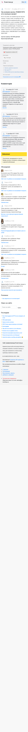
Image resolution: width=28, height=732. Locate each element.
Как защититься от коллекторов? (11, 298)
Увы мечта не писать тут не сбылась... (12, 328)
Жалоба (5, 107)
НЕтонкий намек (6, 320)
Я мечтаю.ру (7, 2)
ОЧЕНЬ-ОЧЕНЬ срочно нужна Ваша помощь (14, 72)
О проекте (5, 369)
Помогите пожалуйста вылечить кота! (12, 332)
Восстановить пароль (9, 373)
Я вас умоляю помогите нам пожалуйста (11, 290)
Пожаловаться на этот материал (11, 77)
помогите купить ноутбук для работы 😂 (12, 337)
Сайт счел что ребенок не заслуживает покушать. (14, 179)
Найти (19, 308)
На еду (3, 266)
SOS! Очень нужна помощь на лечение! (12, 324)
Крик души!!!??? (7, 70)
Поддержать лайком (10, 52)
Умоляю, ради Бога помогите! (11, 67)
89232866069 (6, 91)
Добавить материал (8, 375)
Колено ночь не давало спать (10, 330)
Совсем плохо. (5, 202)
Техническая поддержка (9, 378)
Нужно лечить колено (8, 322)
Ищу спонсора (7, 57)
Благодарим (5, 326)
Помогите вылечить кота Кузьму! (10, 335)
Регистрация (6, 371)
